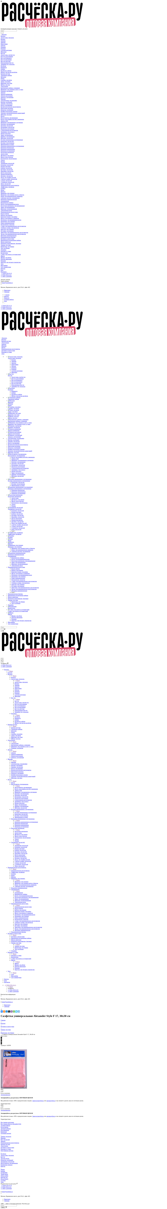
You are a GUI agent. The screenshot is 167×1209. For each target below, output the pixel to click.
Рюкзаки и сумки (16, 955)
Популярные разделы (7, 1150)
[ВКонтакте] (2, 1011)
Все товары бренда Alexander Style (11, 1124)
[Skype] (16, 1011)
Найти (3, 1207)
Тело (12, 974)
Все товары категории (7, 1122)
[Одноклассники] (4, 1011)
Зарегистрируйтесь (38, 1100)
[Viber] (11, 1011)
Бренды (3, 1166)
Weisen (3, 1169)
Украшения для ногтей (21, 845)
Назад (11, 671)
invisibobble (4, 1172)
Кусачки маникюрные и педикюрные (26, 812)
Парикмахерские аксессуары (23, 907)
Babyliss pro (4, 1177)
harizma (3, 1171)
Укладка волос (5, 1158)
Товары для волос (6, 1136)
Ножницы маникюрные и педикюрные (26, 822)
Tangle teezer (4, 1174)
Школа (17, 963)
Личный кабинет (6, 1128)
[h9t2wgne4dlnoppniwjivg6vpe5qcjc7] (14, 1088)
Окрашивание (19, 892)
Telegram (6, 292)
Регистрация (4, 1127)
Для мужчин (15, 743)
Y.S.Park (3, 1180)
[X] (9, 1011)
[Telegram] (19, 1011)
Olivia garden (4, 1176)
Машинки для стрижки (21, 881)
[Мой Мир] (7, 1011)
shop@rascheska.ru (7, 282)
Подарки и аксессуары (18, 936)
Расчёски (17, 716)
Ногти (13, 782)
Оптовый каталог (6, 1133)
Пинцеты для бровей (7, 1160)
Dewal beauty (4, 1179)
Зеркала (13, 753)
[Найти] (2, 33)
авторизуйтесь (51, 1100)
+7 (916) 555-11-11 (6, 273)
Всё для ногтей (5, 1139)
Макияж (13, 762)
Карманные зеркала (6, 1165)
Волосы (13, 677)
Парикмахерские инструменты (20, 870)
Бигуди (17, 701)
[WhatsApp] (14, 1011)
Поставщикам (5, 1130)
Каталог (10, 672)
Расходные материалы (21, 831)
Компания (4, 1132)
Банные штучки (16, 727)
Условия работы (5, 1125)
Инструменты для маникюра (23, 787)
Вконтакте (7, 290)
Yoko (2, 1182)
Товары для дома (20, 946)
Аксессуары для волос (21, 682)
